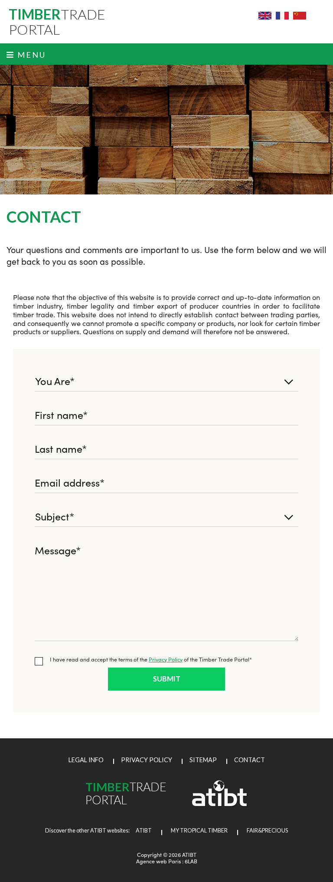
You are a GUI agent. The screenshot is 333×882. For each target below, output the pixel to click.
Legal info (86, 760)
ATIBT (141, 830)
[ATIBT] (220, 804)
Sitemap (203, 760)
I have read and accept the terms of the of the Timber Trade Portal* (151, 659)
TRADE (57, 22)
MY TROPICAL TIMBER (199, 830)
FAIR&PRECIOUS (267, 830)
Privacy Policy (166, 659)
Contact (249, 760)
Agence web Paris (158, 861)
